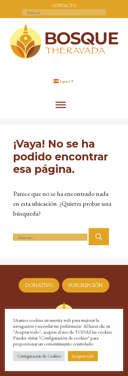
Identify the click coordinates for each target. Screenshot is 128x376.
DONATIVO (39, 285)
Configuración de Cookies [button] (39, 356)
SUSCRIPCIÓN (86, 285)
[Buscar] (99, 236)
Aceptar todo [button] (83, 356)
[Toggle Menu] (60, 105)
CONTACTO (64, 5)
